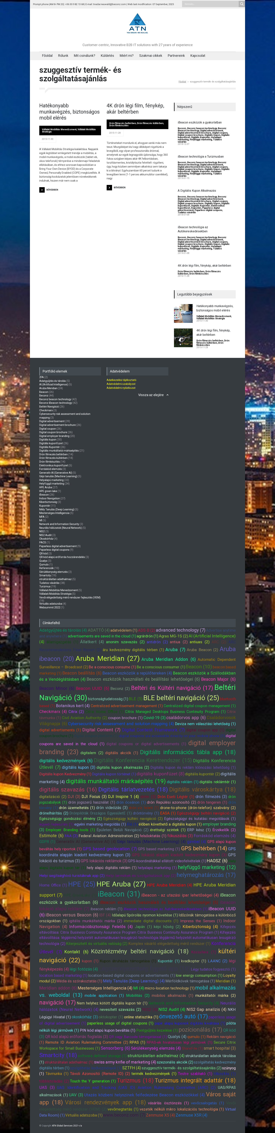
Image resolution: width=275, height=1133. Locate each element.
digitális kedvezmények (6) (66, 760)
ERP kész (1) (199, 830)
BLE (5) (136, 698)
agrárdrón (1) (147, 636)
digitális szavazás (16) (68, 789)
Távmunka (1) (56, 1073)
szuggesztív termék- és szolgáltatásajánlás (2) (181, 1068)
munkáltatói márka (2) (215, 995)
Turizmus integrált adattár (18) (195, 1080)
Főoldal (47, 56)
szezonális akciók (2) (175, 1062)
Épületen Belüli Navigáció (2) (122, 830)
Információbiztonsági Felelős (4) (101, 926)
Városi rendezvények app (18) (105, 1102)
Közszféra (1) (203, 952)
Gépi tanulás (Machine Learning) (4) (151, 841)
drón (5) (148, 796)
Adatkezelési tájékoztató (121, 379)
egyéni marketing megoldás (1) (100, 824)
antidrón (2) (157, 642)
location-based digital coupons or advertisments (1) (131, 975)
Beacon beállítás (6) (82, 673)
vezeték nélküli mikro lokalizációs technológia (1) (182, 1109)
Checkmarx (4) (53, 711)
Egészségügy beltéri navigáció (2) (206, 813)
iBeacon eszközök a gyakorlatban (200, 122)
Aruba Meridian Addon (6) (168, 659)
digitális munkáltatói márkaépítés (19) (116, 781)
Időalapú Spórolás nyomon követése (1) (145, 915)
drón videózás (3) (112, 807)
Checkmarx (46, 410)
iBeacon (44, 494)
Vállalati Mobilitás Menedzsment (59, 129)
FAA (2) (71, 836)
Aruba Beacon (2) (202, 650)
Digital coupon (219, 133)
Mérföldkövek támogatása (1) (190, 981)
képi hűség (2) (167, 926)
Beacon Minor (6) (56, 688)
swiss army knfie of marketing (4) (125, 1062)
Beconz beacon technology (202, 128)
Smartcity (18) (58, 1055)
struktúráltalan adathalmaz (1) (69, 1062)
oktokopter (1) (111, 1017)
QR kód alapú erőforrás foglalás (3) (76, 1036)
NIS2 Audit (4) (171, 1009)
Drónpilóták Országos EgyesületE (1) (100, 813)
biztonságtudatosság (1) (108, 699)
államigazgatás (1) (62, 642)
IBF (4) (105, 915)
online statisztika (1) (141, 1017)
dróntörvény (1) (146, 813)
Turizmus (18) (135, 1080)
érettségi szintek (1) (168, 830)
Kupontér (196, 208)
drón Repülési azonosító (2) (171, 802)
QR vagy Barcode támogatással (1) (138, 1036)
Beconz (182, 128)
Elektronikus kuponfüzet (53, 465)
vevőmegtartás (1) (123, 1109)
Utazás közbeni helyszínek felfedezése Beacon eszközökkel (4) (144, 1095)
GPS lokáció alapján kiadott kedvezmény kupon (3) (179, 855)
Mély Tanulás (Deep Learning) (56, 509)
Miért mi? (127, 56)
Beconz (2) (120, 688)
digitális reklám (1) (182, 782)
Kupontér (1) (168, 961)
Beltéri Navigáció (49, 406)
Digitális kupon (212, 135)
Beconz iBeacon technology (55, 402)
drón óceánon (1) (131, 802)
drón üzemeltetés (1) (77, 807)
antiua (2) (179, 642)
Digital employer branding (54, 436)
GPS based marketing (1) (159, 849)
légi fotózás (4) (84, 969)
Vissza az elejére (151, 395)
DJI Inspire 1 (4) (123, 796)
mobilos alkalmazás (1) (172, 995)
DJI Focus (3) (94, 796)
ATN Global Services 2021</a (67, 1125)
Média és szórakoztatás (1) (79, 981)
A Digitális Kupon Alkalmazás (197, 190)
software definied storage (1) (102, 1056)
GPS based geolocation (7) (110, 848)
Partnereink (176, 56)
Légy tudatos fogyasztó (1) (213, 969)
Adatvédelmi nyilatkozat (121, 387)
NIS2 (42, 531)
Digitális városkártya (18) (202, 789)
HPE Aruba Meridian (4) (169, 885)
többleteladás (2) (54, 1081)
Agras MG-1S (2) (173, 636)
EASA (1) (168, 813)
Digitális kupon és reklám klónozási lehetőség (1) (193, 767)
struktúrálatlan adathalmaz (55, 579)
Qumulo (44, 564)
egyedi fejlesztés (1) (56, 824)
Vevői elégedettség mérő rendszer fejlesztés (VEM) (69, 597)
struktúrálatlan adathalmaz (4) (156, 1055)
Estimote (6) (51, 835)
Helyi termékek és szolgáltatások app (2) (140, 875)
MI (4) (138, 988)
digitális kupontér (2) (202, 774)
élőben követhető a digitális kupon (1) (170, 824)
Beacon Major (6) (218, 679)
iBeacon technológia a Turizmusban (201, 156)
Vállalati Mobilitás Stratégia (210, 318)
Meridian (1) (226, 981)
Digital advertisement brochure (194, 133)
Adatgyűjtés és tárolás (52, 380)
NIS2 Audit (45, 535)
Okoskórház (46, 538)
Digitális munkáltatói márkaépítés (59, 450)
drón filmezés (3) (211, 796)
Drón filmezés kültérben (150, 123)
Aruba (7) (175, 649)
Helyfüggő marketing (201, 139)
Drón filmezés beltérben (122, 123)
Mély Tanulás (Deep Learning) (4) (134, 981)
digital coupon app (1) (205, 730)
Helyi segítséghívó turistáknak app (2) (72, 875)
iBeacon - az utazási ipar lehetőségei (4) (180, 895)
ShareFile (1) (192, 1048)
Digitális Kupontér (200, 137)
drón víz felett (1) (144, 807)
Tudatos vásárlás (187, 212)
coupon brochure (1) (125, 718)
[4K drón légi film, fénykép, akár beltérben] (183, 337)
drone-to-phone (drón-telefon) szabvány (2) (198, 807)
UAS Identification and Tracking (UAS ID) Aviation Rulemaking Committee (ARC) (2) (136, 1087)
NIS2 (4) (150, 1009)
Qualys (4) (177, 1036)
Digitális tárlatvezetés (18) (133, 789)
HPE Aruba (45, 487)
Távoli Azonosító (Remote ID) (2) (100, 1073)
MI (40, 520)
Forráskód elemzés (50, 468)
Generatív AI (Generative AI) (55, 472)
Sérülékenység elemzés (53, 571)
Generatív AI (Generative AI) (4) (86, 841)
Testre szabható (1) (195, 1073)
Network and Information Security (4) (183, 1003)
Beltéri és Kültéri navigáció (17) (172, 688)
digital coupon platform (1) (96, 736)
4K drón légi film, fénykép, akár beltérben (135, 109)
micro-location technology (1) (169, 988)
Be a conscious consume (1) (112, 667)
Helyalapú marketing (51, 480)
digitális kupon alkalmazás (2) (123, 767)
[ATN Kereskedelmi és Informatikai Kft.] (137, 33)
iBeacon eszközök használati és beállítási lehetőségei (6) (159, 902)
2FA (41, 377)
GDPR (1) (47, 841)
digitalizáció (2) (52, 796)
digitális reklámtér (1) (217, 782)
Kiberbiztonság (48, 501)
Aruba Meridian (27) (108, 658)
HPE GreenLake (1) (80, 895)
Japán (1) (143, 926)
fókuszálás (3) (180, 835)
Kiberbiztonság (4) (200, 926)
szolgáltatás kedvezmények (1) (95, 1068)
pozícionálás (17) (200, 1029)
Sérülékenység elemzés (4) (156, 1048)
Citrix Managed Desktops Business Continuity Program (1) (175, 711)
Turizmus (45, 586)
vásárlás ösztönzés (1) (168, 1103)
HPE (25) (81, 884)
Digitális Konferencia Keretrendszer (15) (143, 760)
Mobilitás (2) (137, 995)
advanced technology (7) (180, 630)
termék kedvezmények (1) (154, 1073)
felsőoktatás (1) (153, 836)
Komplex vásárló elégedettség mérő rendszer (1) (169, 943)
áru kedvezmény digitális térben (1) (133, 650)
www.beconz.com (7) (124, 1115)
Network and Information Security (59, 524)
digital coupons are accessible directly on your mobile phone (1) (172, 736)
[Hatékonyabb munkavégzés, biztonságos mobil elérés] (183, 313)
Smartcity (45, 575)
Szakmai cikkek (150, 56)
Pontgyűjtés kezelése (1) (157, 1030)
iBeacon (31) (119, 894)
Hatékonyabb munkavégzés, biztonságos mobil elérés (69, 112)
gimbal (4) (196, 841)
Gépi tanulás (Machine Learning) (58, 476)
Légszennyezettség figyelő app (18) (144, 968)
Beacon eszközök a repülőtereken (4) (137, 673)
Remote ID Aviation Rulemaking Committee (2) (86, 1042)
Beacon (43, 391)
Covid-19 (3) (154, 717)
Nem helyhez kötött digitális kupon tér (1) (112, 1003)
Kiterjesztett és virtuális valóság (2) (96, 943)
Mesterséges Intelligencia (54, 513)
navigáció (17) (57, 1002)
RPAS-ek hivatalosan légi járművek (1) (179, 1042)
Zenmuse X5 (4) (160, 1115)
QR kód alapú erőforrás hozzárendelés (62, 557)
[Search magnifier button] (242, 4)
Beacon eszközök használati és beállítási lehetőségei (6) (143, 679)
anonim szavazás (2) (125, 642)
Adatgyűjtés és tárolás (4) (63, 630)
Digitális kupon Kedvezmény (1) (65, 774)
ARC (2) (218, 642)
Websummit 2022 (49, 607)
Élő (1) (132, 824)
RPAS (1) (137, 1042)
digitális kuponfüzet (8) (160, 773)
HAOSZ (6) (217, 860)
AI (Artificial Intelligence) (53, 384)
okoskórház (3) (85, 1017)
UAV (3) (76, 1095)
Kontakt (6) (76, 951)
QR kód (43, 553)
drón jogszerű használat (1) (91, 802)
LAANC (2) (217, 961)
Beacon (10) (199, 666)
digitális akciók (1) (121, 753)
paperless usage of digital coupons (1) (120, 1023)
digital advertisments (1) (60, 730)
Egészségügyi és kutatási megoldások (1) (200, 818)
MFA (42, 516)
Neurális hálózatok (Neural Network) (60, 527)
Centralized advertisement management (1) (127, 706)
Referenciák (46, 568)
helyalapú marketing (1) (157, 867)
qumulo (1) (196, 1036)
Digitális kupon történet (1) (114, 774)
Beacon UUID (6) (92, 688)
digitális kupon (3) (78, 767)
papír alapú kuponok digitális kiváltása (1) (190, 1023)
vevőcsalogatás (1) (207, 1103)
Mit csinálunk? (84, 56)
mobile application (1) (104, 995)
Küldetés (107, 56)
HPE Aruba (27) (121, 884)
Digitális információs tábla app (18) (188, 752)
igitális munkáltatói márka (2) (95, 921)
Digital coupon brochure (191, 135)
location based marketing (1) (63, 975)
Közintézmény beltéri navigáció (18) (140, 951)
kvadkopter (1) (193, 961)
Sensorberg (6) (115, 1048)
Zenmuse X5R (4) (191, 1115)
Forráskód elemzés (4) (215, 835)
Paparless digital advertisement (58, 546)
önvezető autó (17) (183, 1016)
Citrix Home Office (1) (104, 711)
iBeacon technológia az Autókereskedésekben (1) (165, 909)
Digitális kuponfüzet (51, 443)
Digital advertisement (211, 130)
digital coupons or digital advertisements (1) (146, 744)
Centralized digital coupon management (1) (200, 706)
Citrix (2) (76, 711)
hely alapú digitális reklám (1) (112, 867)
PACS (42, 542)
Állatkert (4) (92, 641)
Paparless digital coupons (208, 210)
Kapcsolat (197, 56)
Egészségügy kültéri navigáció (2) (133, 818)
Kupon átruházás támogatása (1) (128, 961)
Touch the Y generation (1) (93, 1081)
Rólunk (63, 56)
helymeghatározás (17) (206, 875)
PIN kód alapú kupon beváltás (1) (107, 1030)
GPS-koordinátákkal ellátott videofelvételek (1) (167, 861)
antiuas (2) (200, 642)
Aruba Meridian (48, 388)
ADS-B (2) (146, 630)
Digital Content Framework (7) (153, 729)
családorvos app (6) (186, 717)
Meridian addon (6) (58, 988)
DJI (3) (74, 796)
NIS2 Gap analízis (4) (207, 1009)
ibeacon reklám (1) (106, 909)
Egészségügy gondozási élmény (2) (70, 818)
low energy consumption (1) (199, 975)
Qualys (43, 560)
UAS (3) (47, 1087)
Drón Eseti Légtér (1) (176, 796)
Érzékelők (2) (224, 830)
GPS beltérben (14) (204, 848)
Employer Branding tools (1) (70, 830)
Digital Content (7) (101, 729)
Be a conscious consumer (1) (161, 667)
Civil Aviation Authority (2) (84, 718)
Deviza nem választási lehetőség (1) (205, 724)
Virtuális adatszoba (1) (84, 1115)
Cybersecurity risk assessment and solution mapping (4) (121, 723)
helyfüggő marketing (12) (207, 867)
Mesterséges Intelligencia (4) (105, 988)
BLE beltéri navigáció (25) (181, 698)
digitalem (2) (91, 753)
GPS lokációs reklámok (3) (104, 861)
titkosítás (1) (225, 1073)
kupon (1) (90, 961)
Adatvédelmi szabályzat (121, 383)
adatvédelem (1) (123, 630)
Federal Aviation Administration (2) (109, 836)
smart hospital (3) (220, 1048)
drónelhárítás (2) (53, 813)
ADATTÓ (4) (99, 630)
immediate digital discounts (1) (151, 921)
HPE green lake (48, 491)
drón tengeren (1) (212, 802)
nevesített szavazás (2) (120, 1009)
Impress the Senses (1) (201, 921)
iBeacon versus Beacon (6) (71, 915)
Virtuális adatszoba (50, 603)
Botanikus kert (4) (73, 705)
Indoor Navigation (49, 498)
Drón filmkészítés (119, 125)
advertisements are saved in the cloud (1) (102, 636)
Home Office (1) (53, 885)
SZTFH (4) (131, 1068)
